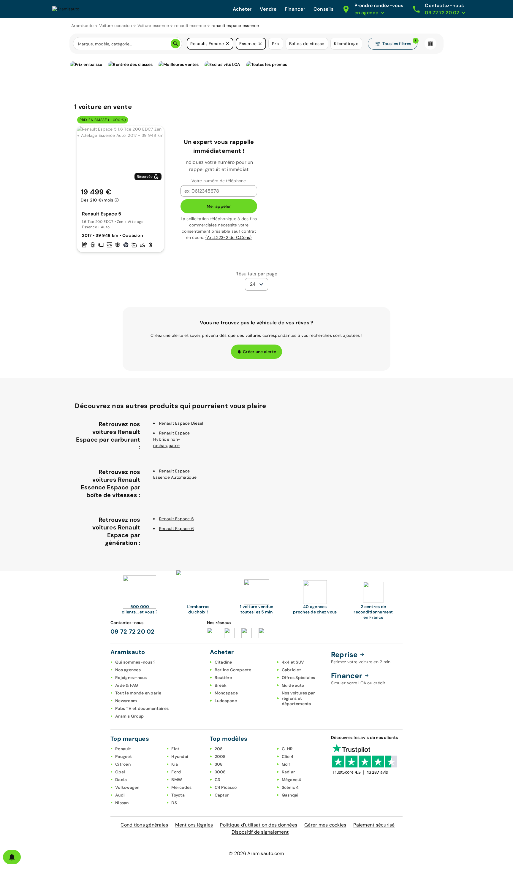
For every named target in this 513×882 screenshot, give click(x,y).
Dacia (121, 779)
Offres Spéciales (298, 677)
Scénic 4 (290, 787)
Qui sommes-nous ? (135, 662)
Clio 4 (288, 756)
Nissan (122, 802)
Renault (123, 748)
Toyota (178, 795)
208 (219, 748)
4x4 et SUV (293, 662)
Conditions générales (144, 825)
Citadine (223, 662)
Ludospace (226, 700)
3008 (220, 772)
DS (174, 802)
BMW (176, 779)
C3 (217, 779)
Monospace (226, 693)
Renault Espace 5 (176, 518)
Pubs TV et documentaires (142, 708)
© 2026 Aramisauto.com (256, 853)
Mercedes (181, 787)
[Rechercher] (175, 43)
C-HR (287, 748)
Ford (176, 772)
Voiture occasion (115, 25)
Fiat (175, 748)
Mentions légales (194, 825)
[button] (227, 43)
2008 (220, 756)
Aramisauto (82, 25)
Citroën (123, 764)
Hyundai (179, 756)
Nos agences (128, 669)
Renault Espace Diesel (181, 423)
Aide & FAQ (126, 685)
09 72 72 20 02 (132, 631)
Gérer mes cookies (325, 825)
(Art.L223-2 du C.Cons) (228, 237)
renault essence (190, 25)
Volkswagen (127, 787)
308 (219, 764)
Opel (120, 772)
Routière (223, 677)
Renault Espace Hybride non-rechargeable (171, 439)
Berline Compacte (233, 669)
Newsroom (126, 700)
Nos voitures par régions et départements (298, 698)
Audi (120, 795)
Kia (174, 764)
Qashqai (290, 795)
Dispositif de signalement (260, 832)
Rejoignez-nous (131, 677)
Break (221, 685)
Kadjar (288, 772)
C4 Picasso (226, 787)
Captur (222, 795)
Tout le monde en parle (138, 693)
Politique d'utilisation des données (258, 825)
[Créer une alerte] (12, 857)
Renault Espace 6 (176, 528)
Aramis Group (129, 716)
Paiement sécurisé (374, 825)
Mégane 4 (291, 779)
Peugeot (123, 756)
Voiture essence (153, 25)
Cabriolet (291, 669)
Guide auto (293, 685)
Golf (286, 764)
